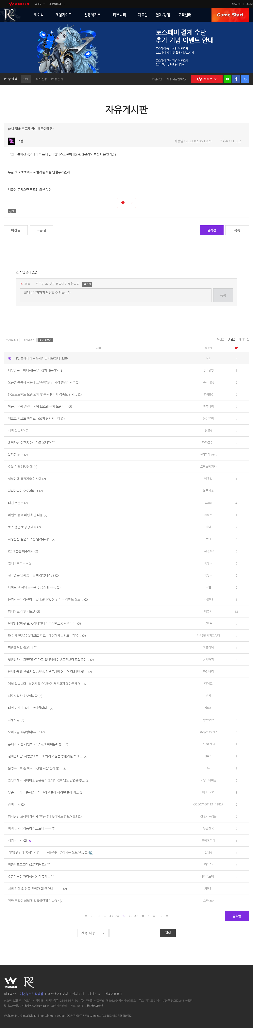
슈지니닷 (208, 382)
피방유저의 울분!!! (22, 647)
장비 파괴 (16, 804)
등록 (223, 295)
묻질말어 (208, 418)
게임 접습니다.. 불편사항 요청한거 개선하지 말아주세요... (48, 683)
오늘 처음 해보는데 (22, 466)
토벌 (208, 539)
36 (129, 916)
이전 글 (16, 230)
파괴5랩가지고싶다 (208, 635)
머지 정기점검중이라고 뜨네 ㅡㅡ (31, 828)
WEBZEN (10, 982)
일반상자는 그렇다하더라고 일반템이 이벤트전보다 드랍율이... (51, 659)
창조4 (208, 430)
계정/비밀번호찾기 (176, 79)
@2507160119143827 (208, 804)
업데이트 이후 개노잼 (24, 611)
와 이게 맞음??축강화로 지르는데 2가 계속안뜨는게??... (47, 635)
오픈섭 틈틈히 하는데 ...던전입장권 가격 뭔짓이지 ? (43, 382)
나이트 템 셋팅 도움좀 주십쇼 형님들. (34, 587)
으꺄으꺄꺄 (208, 840)
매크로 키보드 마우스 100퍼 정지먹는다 (36, 418)
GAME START (230, 15)
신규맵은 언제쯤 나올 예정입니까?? (33, 575)
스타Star (208, 900)
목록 (237, 230)
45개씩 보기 (45, 340)
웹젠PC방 (94, 994)
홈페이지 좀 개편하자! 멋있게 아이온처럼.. (38, 744)
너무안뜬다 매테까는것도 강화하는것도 (35, 370)
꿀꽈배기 (208, 659)
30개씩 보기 (29, 340)
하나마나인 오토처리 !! (25, 491)
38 (142, 916)
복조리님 (208, 647)
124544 (208, 852)
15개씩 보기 (12, 340)
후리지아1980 (208, 454)
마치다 (208, 864)
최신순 (220, 339)
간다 (208, 527)
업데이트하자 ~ (20, 563)
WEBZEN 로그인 (207, 79)
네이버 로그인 (227, 79)
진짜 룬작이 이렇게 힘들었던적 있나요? (35, 900)
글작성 (211, 230)
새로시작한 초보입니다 (25, 696)
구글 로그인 (245, 79)
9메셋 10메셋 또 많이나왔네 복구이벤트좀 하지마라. (44, 623)
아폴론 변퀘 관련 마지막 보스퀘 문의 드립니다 (40, 406)
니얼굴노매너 (208, 876)
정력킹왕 (208, 370)
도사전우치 (208, 551)
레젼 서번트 (18, 503)
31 (98, 916)
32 (104, 916)
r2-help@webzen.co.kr (35, 1005)
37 (136, 916)
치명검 (208, 888)
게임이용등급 (113, 994)
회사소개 (78, 994)
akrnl (208, 502)
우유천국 (208, 828)
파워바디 (208, 671)
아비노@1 (208, 792)
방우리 (208, 478)
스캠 (21, 141)
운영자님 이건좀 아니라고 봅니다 (31, 442)
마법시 (208, 611)
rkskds (208, 514)
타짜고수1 (208, 442)
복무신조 (208, 490)
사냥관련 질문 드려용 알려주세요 (31, 539)
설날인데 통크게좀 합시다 (27, 478)
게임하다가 (17, 840)
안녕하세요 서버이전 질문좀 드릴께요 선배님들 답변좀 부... (48, 780)
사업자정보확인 (94, 1005)
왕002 (208, 707)
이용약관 (10, 994)
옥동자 (208, 563)
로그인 (249, 4)
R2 (29, 982)
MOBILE (56, 4)
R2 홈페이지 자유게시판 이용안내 (42, 358)
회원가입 (236, 4)
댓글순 (231, 339)
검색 (168, 933)
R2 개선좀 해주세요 (23, 551)
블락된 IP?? (18, 454)
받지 (208, 695)
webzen (19, 4)
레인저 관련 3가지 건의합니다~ (30, 708)
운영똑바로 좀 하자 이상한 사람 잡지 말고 (37, 768)
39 (148, 916)
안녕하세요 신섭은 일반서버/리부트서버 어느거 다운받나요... (50, 671)
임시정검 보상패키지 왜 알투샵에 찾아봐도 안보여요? (45, 816)
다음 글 (41, 230)
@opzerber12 (208, 731)
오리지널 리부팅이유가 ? (26, 732)
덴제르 (208, 683)
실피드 (208, 623)
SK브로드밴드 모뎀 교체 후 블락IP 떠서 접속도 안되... (45, 394)
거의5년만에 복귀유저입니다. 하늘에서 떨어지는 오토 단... (48, 852)
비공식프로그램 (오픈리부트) (29, 864)
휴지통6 (208, 394)
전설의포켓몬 (208, 816)
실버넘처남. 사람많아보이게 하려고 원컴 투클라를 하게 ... (47, 756)
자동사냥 (16, 720)
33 (110, 916)
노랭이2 (208, 599)
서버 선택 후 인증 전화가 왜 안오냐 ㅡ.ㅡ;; (37, 888)
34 (117, 916)
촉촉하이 (208, 406)
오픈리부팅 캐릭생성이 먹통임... (31, 876)
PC (39, 4)
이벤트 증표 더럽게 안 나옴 (27, 515)
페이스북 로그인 (236, 79)
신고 (12, 211)
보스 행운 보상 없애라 (24, 527)
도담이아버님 (208, 780)
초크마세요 (208, 744)
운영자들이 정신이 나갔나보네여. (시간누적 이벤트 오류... (48, 599)
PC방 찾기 (57, 79)
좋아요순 (244, 339)
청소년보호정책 (57, 994)
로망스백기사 (208, 466)
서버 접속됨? (18, 430)
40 (154, 916)
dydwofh (208, 719)
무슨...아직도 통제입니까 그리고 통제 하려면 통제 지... (45, 792)
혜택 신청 (41, 79)
